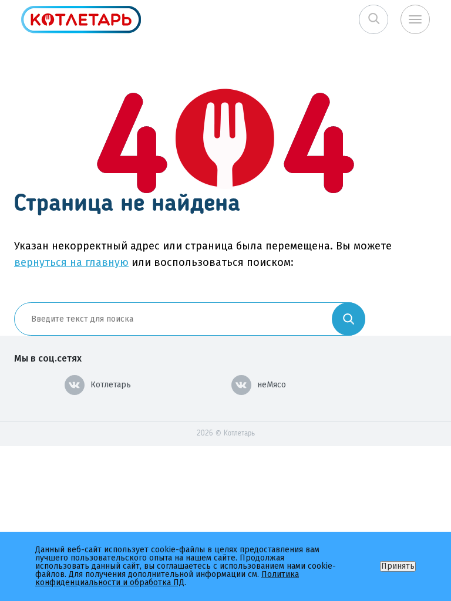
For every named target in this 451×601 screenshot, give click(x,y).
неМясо (271, 385)
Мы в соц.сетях (48, 358)
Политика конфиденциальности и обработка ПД (167, 578)
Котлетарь (110, 385)
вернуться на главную (71, 262)
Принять (398, 566)
